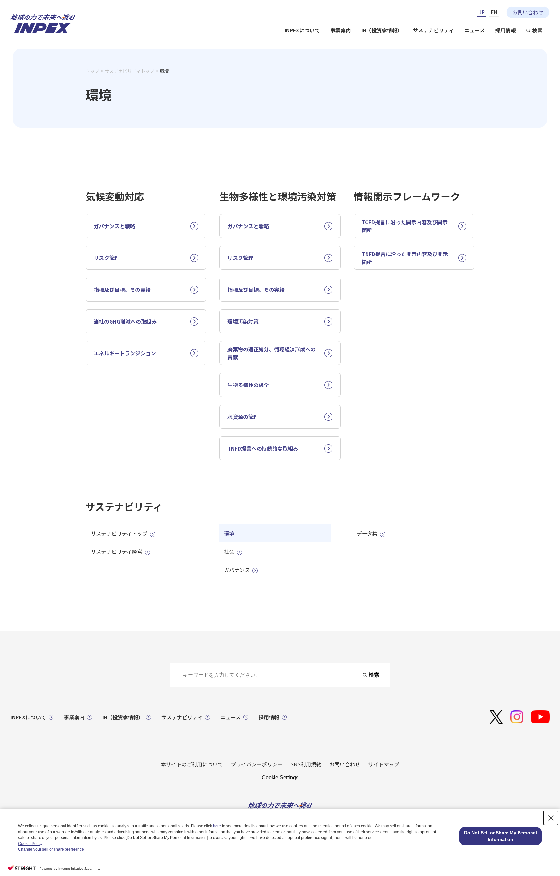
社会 (229, 551)
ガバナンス (237, 570)
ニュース (474, 30)
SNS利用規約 (305, 764)
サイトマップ (383, 764)
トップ (92, 71)
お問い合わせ (527, 12)
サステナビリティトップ (129, 71)
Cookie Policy (30, 843)
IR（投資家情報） (381, 30)
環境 (229, 533)
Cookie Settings (280, 777)
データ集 (367, 533)
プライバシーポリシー (257, 764)
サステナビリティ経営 (116, 551)
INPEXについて (302, 30)
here (217, 826)
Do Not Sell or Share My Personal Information (500, 836)
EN (494, 12)
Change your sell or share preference (51, 849)
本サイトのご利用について (192, 764)
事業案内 (340, 30)
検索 (537, 30)
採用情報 (505, 30)
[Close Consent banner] (551, 818)
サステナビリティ (433, 30)
